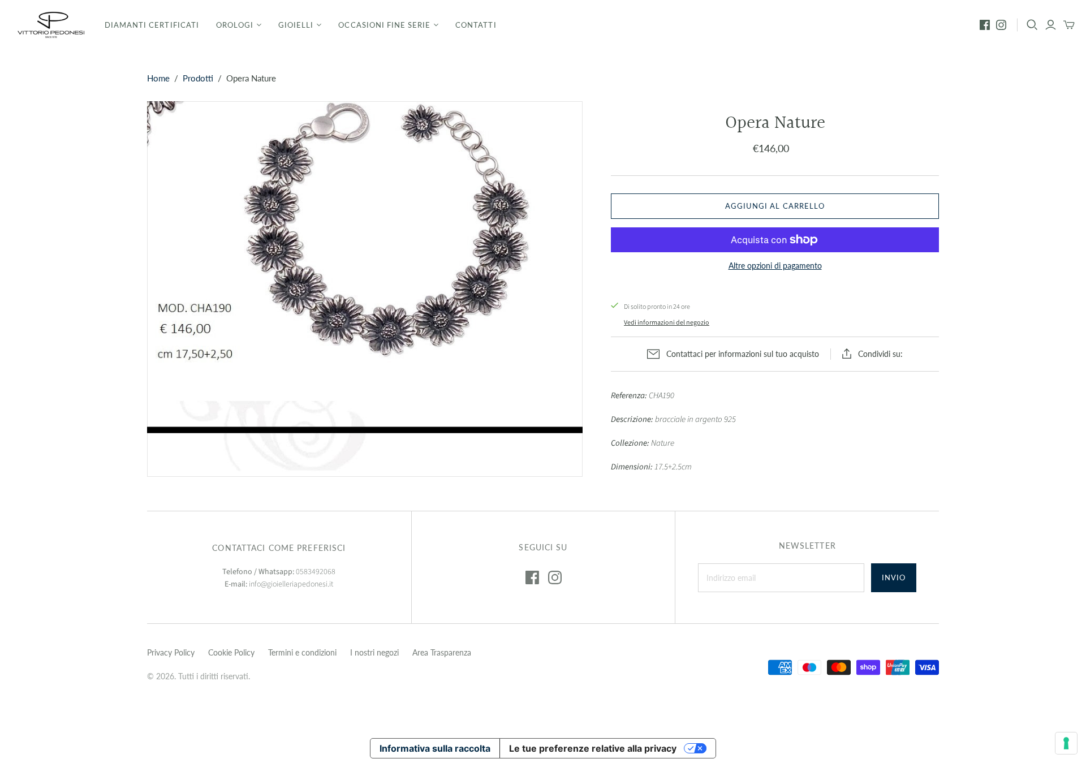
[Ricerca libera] (1032, 25)
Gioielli (295, 24)
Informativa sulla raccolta (435, 748)
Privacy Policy (171, 652)
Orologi (234, 24)
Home (158, 78)
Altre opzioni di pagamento (775, 265)
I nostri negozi (374, 652)
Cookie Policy (231, 652)
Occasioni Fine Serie (384, 24)
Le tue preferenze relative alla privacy (592, 748)
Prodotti (198, 78)
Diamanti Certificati (152, 24)
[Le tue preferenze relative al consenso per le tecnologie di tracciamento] (1066, 743)
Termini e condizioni (302, 652)
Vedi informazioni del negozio (666, 322)
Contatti (475, 24)
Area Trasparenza (441, 652)
